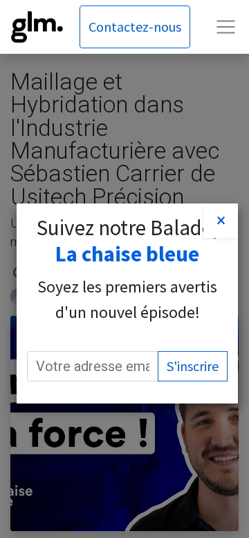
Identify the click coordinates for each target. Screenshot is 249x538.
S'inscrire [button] (193, 366)
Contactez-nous (135, 26)
